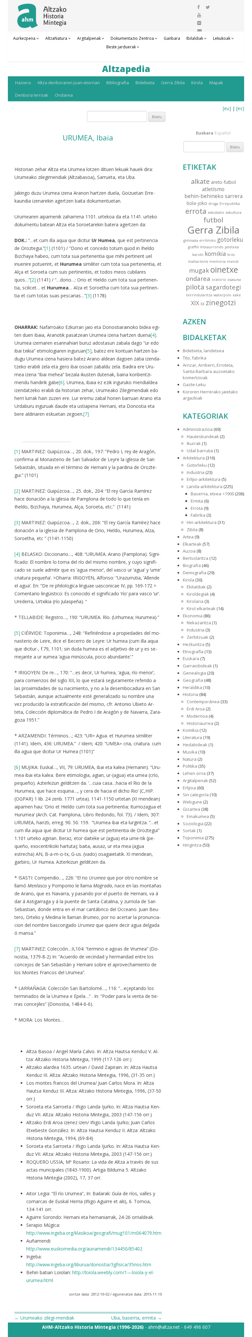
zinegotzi (221, 302)
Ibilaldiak (194, 38)
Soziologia (193, 824)
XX (202, 304)
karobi (197, 254)
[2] (33, 280)
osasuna (234, 279)
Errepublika (230, 203)
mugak (199, 270)
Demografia (194, 573)
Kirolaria (195, 601)
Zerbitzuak (197, 637)
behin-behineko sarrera (213, 196)
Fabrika (198, 515)
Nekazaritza (199, 623)
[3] (89, 295)
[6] (61, 382)
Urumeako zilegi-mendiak (44, 1318)
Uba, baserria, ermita (136, 1318)
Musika (190, 752)
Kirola (197, 83)
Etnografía (193, 652)
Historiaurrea (200, 723)
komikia (215, 254)
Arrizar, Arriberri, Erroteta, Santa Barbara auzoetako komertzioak (209, 371)
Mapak (216, 83)
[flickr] (199, 23)
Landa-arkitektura (204, 486)
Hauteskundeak (203, 436)
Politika (190, 766)
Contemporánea (203, 702)
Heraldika (192, 687)
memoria (217, 261)
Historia (190, 694)
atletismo (213, 189)
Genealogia (194, 673)
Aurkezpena (24, 38)
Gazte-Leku (194, 384)
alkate (200, 181)
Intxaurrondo (211, 247)
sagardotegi (223, 287)
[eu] (227, 108)
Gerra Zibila (173, 83)
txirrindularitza (199, 295)
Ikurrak (194, 443)
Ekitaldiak (196, 587)
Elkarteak (192, 544)
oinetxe (224, 269)
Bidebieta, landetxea (203, 351)
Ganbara (172, 38)
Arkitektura (194, 458)
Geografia (193, 680)
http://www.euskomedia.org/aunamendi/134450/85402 (84, 1249)
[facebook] (198, 7)
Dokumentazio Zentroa (132, 38)
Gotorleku (197, 465)
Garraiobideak (197, 666)
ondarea (198, 278)
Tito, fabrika (194, 358)
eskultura (233, 212)
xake (237, 295)
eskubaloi (216, 212)
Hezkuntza (193, 644)
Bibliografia (117, 83)
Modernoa (197, 716)
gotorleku (230, 239)
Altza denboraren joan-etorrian (68, 83)
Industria (195, 472)
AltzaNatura (56, 38)
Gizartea (191, 809)
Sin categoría (196, 795)
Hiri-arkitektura (202, 522)
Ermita (197, 501)
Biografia (192, 565)
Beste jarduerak (121, 47)
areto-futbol (223, 182)
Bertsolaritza (195, 558)
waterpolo (222, 295)
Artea (188, 537)
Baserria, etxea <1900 (212, 494)
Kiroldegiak (198, 594)
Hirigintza (192, 845)
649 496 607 (197, 1327)
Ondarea (64, 95)
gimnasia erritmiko (199, 240)
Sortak (189, 830)
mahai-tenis (198, 261)
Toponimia (193, 838)
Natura (190, 759)
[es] (240, 108)
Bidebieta (145, 83)
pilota (195, 286)
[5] (89, 351)
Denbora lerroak (31, 95)
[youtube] (199, 15)
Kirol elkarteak (201, 608)
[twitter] (208, 7)
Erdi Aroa (196, 709)
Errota (197, 508)
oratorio (219, 279)
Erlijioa (189, 788)
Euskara (191, 658)
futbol (213, 219)
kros (231, 254)
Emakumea (198, 816)
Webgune (192, 802)
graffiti (193, 247)
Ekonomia (192, 616)
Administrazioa (198, 429)
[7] (86, 414)
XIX (195, 303)
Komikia (191, 730)
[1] (47, 248)
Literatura (192, 737)
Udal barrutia (200, 451)
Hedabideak (195, 745)
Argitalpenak (89, 38)
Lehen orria (194, 773)
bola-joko (197, 203)
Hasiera (23, 83)
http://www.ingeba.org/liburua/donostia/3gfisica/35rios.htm (88, 1264)
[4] (153, 335)
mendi (233, 261)
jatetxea (232, 247)
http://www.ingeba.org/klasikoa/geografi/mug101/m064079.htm (93, 1233)
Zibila (192, 529)
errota (195, 211)
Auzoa (189, 551)
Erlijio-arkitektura (203, 479)
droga (213, 203)
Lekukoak (221, 38)
